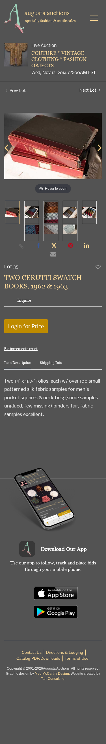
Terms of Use (76, 658)
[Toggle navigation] (94, 18)
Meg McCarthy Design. (52, 674)
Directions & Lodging (64, 652)
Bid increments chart (21, 348)
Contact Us (32, 652)
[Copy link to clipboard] (21, 246)
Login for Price (26, 326)
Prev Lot (17, 90)
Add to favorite (98, 267)
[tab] (17, 365)
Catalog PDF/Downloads (38, 658)
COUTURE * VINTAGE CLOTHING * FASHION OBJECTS (58, 59)
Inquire (24, 300)
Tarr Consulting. (53, 679)
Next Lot (88, 90)
